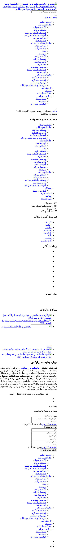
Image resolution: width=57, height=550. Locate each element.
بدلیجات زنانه (45, 140)
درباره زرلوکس (44, 96)
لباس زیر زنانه (39, 190)
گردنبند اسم (46, 88)
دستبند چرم (40, 40)
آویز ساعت (41, 72)
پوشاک (48, 188)
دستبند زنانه (40, 48)
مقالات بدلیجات (44, 93)
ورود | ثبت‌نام (51, 17)
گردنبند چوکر (40, 61)
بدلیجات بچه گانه (43, 75)
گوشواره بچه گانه (38, 82)
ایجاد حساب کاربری (48, 450)
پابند (44, 51)
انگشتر (48, 227)
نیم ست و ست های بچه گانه (33, 85)
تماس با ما (41, 98)
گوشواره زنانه (39, 59)
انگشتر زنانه (40, 56)
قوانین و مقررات (38, 104)
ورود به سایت (51, 427)
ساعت (48, 90)
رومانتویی (41, 64)
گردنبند (48, 222)
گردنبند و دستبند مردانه (35, 35)
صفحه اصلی (45, 22)
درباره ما (42, 101)
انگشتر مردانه (39, 27)
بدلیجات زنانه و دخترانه (41, 43)
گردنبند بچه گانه (39, 80)
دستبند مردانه (40, 30)
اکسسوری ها (45, 124)
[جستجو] (56, 15)
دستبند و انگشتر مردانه (35, 32)
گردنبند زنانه (40, 46)
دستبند (48, 225)
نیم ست (42, 53)
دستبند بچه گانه (39, 77)
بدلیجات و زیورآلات (30, 368)
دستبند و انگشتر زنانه (36, 69)
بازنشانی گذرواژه (49, 424)
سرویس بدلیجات (38, 67)
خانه (55, 111)
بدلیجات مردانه (44, 24)
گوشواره (47, 233)
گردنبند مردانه (39, 38)
